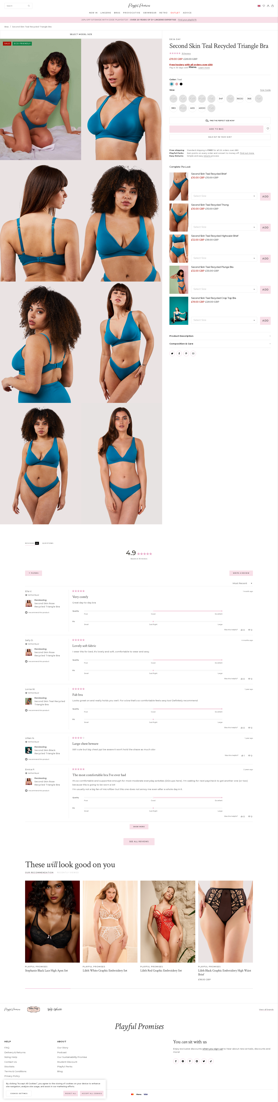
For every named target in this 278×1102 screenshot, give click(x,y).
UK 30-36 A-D (152, 563)
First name (146, 518)
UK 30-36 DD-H (153, 568)
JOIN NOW (139, 584)
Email (143, 546)
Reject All (70, 1093)
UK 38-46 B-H (152, 573)
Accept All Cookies (92, 1093)
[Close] (179, 507)
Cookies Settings (19, 1093)
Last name (146, 532)
